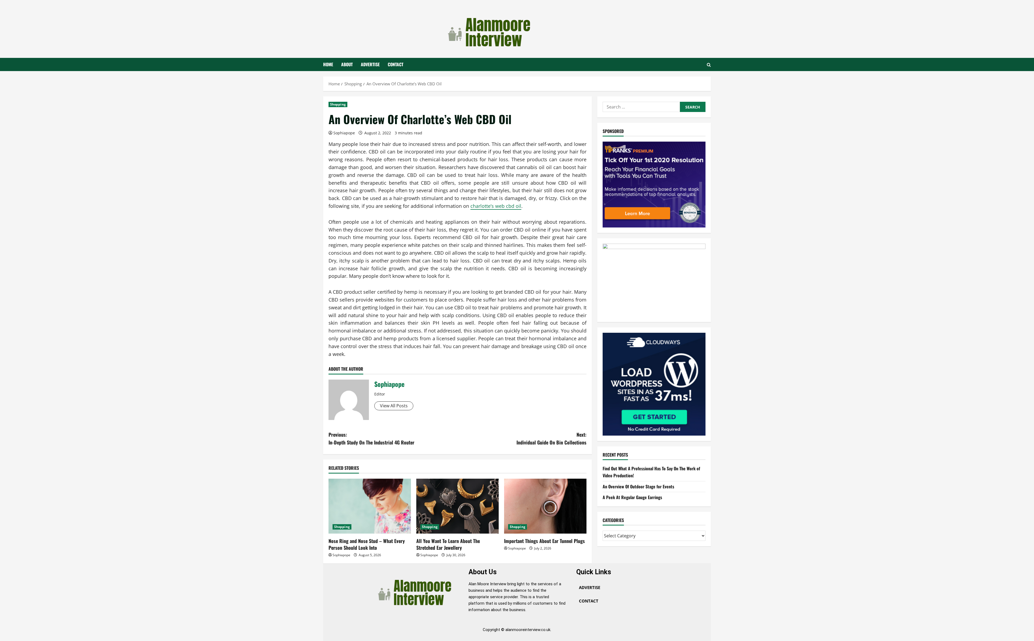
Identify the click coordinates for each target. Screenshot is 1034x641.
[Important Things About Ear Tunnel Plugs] (545, 506)
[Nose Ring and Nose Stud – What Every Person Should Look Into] (370, 506)
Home (328, 64)
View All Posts (394, 406)
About (347, 64)
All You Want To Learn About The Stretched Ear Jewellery (448, 544)
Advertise (370, 64)
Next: (551, 438)
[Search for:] (641, 107)
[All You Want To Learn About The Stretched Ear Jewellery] (457, 506)
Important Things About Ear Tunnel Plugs (544, 540)
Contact (395, 64)
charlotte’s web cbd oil (495, 206)
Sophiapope (344, 132)
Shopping (338, 104)
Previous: (371, 438)
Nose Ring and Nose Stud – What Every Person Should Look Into (367, 544)
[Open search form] (709, 64)
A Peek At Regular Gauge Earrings (632, 497)
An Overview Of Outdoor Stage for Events (638, 486)
